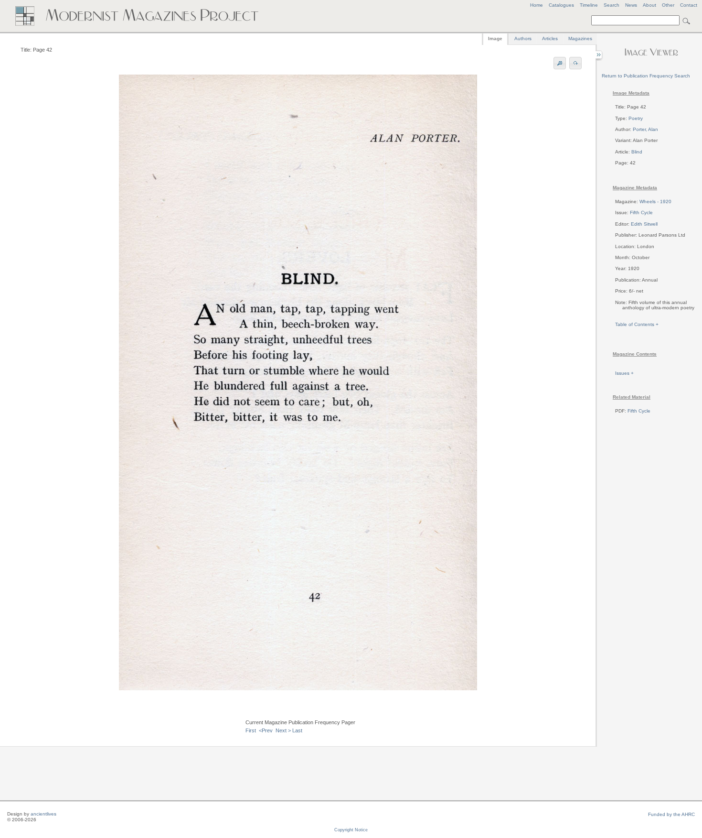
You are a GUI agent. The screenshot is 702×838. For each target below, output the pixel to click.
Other (668, 5)
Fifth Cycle (641, 212)
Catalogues (561, 5)
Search (611, 5)
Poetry (635, 118)
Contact (688, 5)
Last (297, 730)
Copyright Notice (351, 829)
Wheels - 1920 (655, 201)
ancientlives (43, 813)
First (250, 730)
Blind (636, 151)
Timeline (589, 5)
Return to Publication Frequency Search (646, 75)
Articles (550, 38)
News (631, 5)
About (649, 5)
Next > (283, 730)
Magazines (580, 38)
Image (495, 38)
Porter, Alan (645, 129)
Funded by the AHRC (671, 814)
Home (536, 5)
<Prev (266, 730)
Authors (523, 38)
